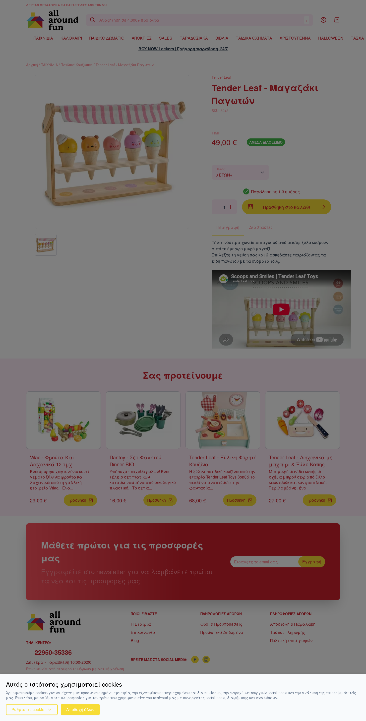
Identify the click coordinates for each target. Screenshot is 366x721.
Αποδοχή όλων (80, 709)
